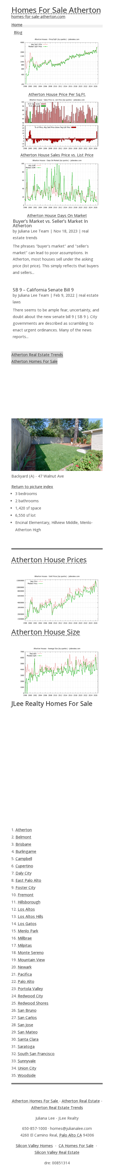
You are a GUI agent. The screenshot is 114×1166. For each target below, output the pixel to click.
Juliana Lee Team (33, 231)
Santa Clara (28, 1039)
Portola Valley (30, 988)
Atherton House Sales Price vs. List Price (57, 155)
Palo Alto (26, 981)
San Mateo (28, 1032)
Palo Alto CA (70, 1135)
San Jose (25, 1024)
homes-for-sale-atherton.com (38, 16)
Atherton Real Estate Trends (37, 354)
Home (16, 24)
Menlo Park (28, 930)
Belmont (23, 837)
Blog (18, 32)
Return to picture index (32, 486)
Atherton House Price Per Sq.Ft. (57, 94)
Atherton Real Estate (81, 1100)
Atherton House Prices (49, 560)
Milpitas (25, 945)
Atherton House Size (45, 632)
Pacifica (25, 974)
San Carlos (27, 1017)
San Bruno (27, 1010)
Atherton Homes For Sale (34, 361)
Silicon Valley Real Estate (57, 1152)
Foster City (25, 887)
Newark (25, 967)
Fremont (25, 894)
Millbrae (25, 938)
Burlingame (25, 851)
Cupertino (24, 865)
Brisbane (23, 844)
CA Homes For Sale (76, 1145)
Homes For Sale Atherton (56, 9)
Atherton (23, 829)
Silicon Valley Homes (34, 1145)
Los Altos (26, 909)
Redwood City (30, 995)
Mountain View (31, 959)
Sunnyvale (27, 1060)
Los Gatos (27, 923)
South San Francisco (36, 1053)
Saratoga (26, 1046)
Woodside (27, 1075)
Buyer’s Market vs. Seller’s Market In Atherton (50, 223)
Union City (27, 1068)
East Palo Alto (28, 880)
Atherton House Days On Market (57, 215)
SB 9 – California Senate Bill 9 (43, 290)
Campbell (23, 858)
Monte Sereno (31, 952)
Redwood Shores (33, 1003)
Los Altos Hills (30, 916)
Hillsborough (29, 902)
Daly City (23, 873)
